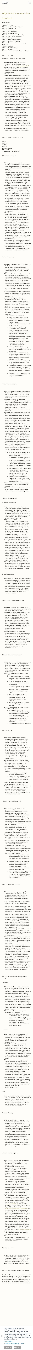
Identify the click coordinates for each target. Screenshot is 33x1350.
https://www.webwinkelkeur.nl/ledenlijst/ (16, 1208)
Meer (22, 1343)
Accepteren (8, 1347)
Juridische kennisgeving (11, 1343)
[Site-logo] (5, 2)
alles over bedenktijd (23, 66)
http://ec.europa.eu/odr (24, 1229)
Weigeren (17, 1347)
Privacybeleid (8, 1341)
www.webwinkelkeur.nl (12, 1204)
